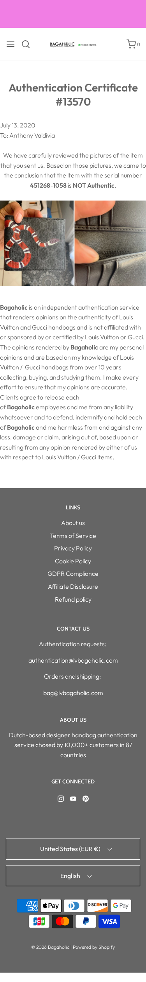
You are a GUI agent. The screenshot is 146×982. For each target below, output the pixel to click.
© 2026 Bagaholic (50, 947)
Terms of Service (73, 535)
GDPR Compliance (73, 573)
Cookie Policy (73, 561)
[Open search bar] (28, 44)
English (70, 876)
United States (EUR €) (71, 849)
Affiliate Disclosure (73, 586)
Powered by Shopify (94, 947)
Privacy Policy (73, 548)
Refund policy (73, 599)
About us (73, 523)
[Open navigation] (10, 44)
